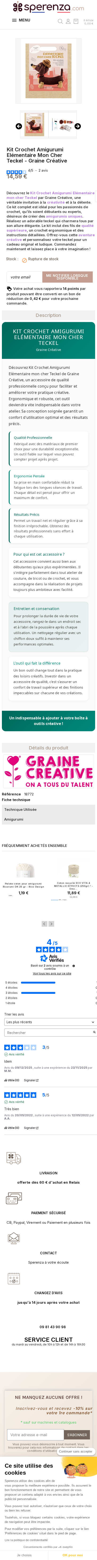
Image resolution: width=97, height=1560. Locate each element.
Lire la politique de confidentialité (26, 1540)
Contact (48, 1253)
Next (51, 924)
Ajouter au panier (23, 904)
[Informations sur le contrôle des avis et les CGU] (74, 966)
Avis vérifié (16, 1054)
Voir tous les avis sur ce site (52, 973)
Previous (44, 924)
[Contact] (14, 1158)
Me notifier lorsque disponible (67, 277)
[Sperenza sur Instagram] (50, 1359)
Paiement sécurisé (48, 1213)
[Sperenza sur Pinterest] (55, 1359)
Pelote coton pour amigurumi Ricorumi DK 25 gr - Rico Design (23, 885)
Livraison (49, 1173)
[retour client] (14, 1278)
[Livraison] (14, 1198)
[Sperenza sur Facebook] (46, 1359)
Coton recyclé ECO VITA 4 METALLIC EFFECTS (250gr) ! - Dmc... (73, 886)
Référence (11, 794)
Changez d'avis (48, 1293)
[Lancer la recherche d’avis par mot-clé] (94, 1032)
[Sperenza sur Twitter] (41, 1359)
